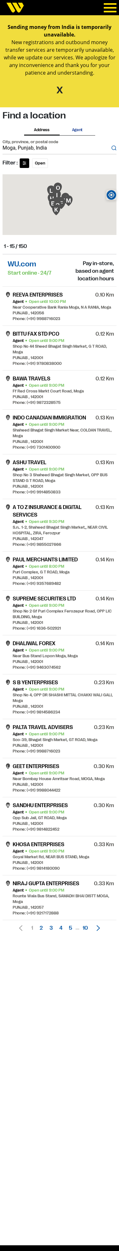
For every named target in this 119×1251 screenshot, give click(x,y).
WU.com (22, 264)
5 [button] (70, 928)
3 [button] (51, 928)
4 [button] (61, 928)
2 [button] (41, 928)
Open (40, 163)
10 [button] (85, 928)
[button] (96, 928)
